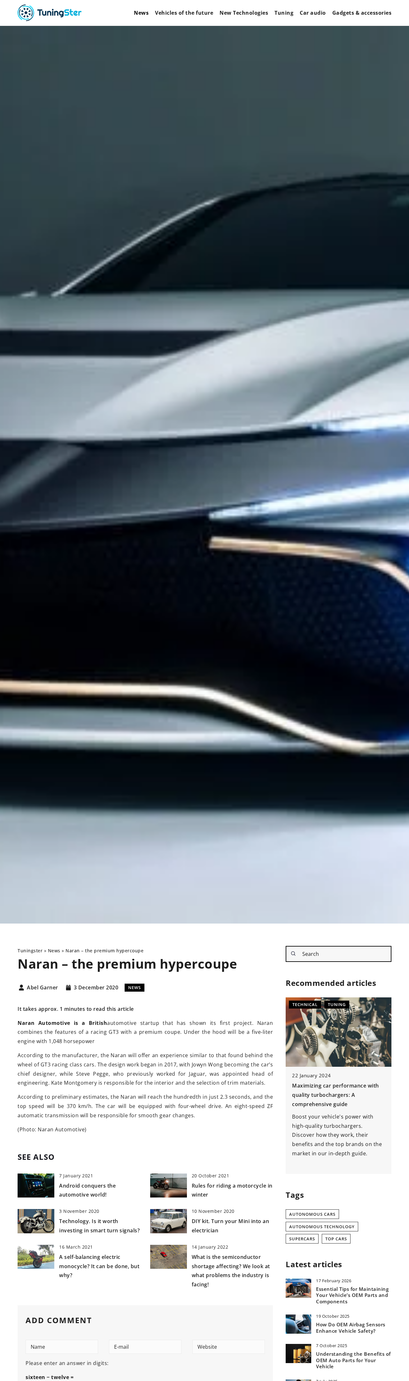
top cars (336, 1239)
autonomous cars (312, 1214)
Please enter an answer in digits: (67, 1363)
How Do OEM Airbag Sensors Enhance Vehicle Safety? (350, 1328)
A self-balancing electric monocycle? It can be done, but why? (99, 1266)
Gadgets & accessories (362, 12)
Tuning (283, 12)
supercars (302, 1239)
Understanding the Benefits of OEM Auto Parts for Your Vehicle (353, 1360)
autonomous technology (322, 1226)
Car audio (313, 12)
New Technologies (244, 12)
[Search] (293, 953)
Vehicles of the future (184, 12)
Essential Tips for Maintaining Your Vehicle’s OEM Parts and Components (352, 1295)
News (141, 12)
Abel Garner (42, 988)
